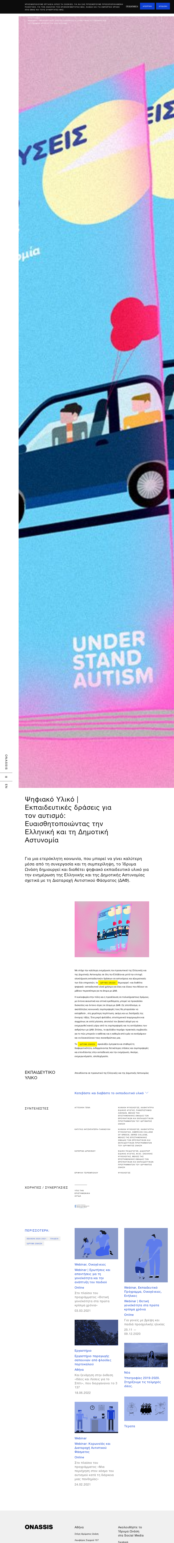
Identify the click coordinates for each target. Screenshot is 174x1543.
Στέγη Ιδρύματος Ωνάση (87, 1534)
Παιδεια (54, 1238)
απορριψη (147, 6)
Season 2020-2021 (36, 1238)
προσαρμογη (132, 6)
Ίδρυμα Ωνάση (108, 982)
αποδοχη (163, 6)
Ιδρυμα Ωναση (34, 1243)
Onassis (7, 762)
